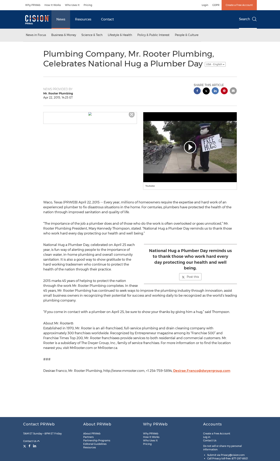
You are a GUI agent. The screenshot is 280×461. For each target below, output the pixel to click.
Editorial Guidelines (95, 443)
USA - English (214, 64)
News (60, 19)
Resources (83, 19)
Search (244, 19)
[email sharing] (233, 91)
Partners (88, 437)
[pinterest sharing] (224, 91)
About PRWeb (91, 433)
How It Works (52, 5)
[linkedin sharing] (215, 91)
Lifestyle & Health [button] (120, 35)
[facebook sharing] (197, 91)
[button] (90, 114)
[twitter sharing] (206, 91)
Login (205, 5)
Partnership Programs (96, 440)
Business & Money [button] (63, 35)
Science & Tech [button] (91, 35)
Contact (107, 19)
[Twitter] (25, 446)
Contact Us (30, 441)
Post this (193, 277)
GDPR (216, 5)
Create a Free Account (239, 5)
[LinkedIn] (34, 446)
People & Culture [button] (186, 35)
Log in (206, 437)
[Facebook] (29, 446)
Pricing (88, 5)
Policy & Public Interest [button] (153, 35)
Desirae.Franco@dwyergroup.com (201, 371)
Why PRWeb (32, 5)
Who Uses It (72, 5)
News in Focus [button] (36, 35)
